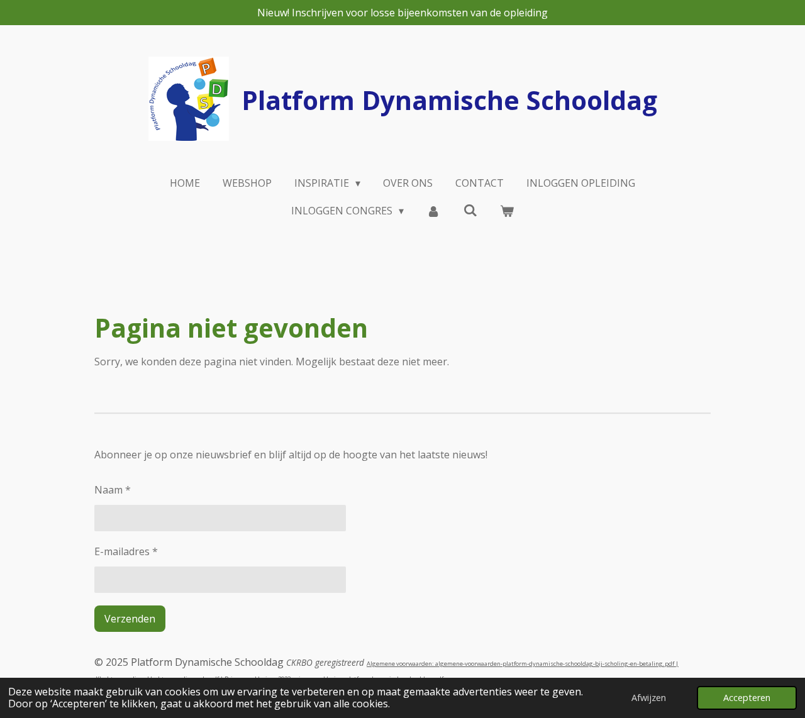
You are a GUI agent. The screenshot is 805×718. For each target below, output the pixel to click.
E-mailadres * (126, 551)
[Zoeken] (470, 210)
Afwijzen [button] (648, 698)
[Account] (433, 210)
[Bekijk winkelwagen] (507, 210)
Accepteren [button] (746, 698)
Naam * (112, 490)
